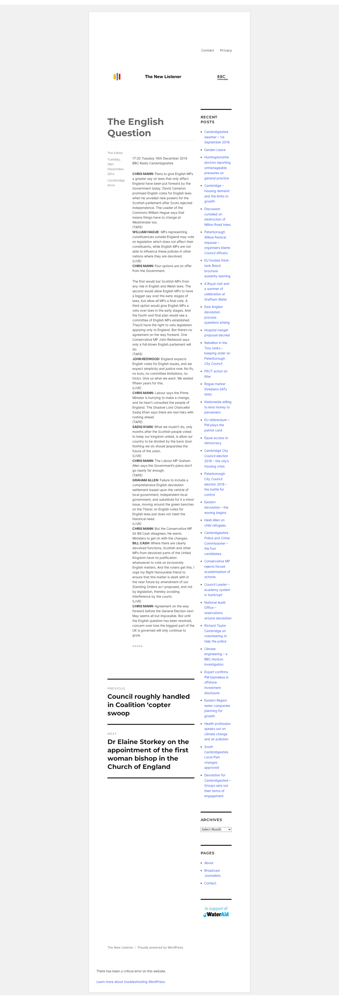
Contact (207, 50)
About (208, 863)
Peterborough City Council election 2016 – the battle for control (215, 484)
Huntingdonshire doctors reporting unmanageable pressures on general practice (217, 167)
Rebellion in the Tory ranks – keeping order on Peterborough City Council (217, 353)
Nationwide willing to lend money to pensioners (218, 407)
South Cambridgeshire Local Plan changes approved (216, 757)
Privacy (226, 50)
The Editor (115, 153)
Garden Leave (215, 150)
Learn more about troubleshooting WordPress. (131, 982)
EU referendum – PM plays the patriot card (216, 425)
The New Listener (120, 947)
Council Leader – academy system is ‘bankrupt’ (217, 589)
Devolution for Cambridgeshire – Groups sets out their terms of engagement (217, 785)
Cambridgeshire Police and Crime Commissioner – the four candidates (217, 543)
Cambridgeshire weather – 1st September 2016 (217, 137)
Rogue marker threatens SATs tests (215, 389)
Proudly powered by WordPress (160, 947)
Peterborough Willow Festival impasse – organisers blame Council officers (217, 242)
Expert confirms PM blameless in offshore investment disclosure (216, 682)
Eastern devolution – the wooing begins (216, 507)
